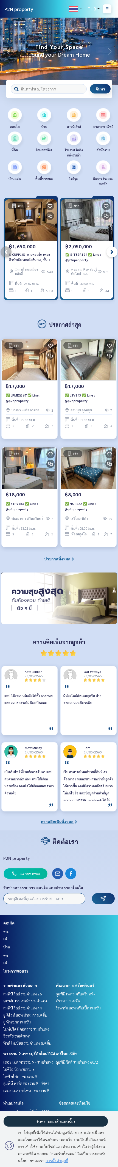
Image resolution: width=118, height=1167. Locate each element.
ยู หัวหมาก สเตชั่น (17, 1021)
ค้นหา (100, 88)
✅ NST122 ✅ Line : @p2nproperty (80, 506)
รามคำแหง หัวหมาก (20, 985)
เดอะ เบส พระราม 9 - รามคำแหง (28, 1061)
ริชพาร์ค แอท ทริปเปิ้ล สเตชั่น (78, 1007)
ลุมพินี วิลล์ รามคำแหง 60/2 (77, 1061)
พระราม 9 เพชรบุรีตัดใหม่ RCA (29, 1053)
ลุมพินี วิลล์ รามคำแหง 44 (22, 1007)
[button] (109, 51)
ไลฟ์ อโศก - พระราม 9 (20, 1076)
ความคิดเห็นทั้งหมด (57, 821)
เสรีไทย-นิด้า (66, 1053)
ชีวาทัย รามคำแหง (16, 1035)
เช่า (6, 938)
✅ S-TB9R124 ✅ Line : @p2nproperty (83, 257)
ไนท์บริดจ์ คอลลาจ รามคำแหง (26, 1028)
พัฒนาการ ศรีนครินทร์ (75, 985)
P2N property (18, 9)
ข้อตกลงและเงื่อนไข (74, 1102)
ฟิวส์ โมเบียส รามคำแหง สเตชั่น (27, 1043)
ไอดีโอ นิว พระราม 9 (19, 1069)
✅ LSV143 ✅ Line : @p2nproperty (80, 398)
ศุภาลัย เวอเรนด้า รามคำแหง (25, 1000)
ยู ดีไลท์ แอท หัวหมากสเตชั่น (25, 1014)
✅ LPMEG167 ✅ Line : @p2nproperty (23, 398)
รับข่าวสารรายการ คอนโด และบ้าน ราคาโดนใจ (43, 887)
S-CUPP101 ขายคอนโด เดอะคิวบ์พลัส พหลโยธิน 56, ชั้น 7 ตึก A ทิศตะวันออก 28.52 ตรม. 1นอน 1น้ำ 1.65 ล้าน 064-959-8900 (30, 257)
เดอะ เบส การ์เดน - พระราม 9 (26, 1090)
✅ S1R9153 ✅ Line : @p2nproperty (22, 506)
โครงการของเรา (15, 970)
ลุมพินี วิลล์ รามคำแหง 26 (22, 993)
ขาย (6, 931)
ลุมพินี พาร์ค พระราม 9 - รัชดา (26, 1083)
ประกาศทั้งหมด (57, 558)
